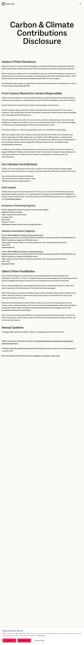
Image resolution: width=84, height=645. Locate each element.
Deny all (9, 640)
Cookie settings (39, 640)
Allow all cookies (24, 640)
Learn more (41, 635)
